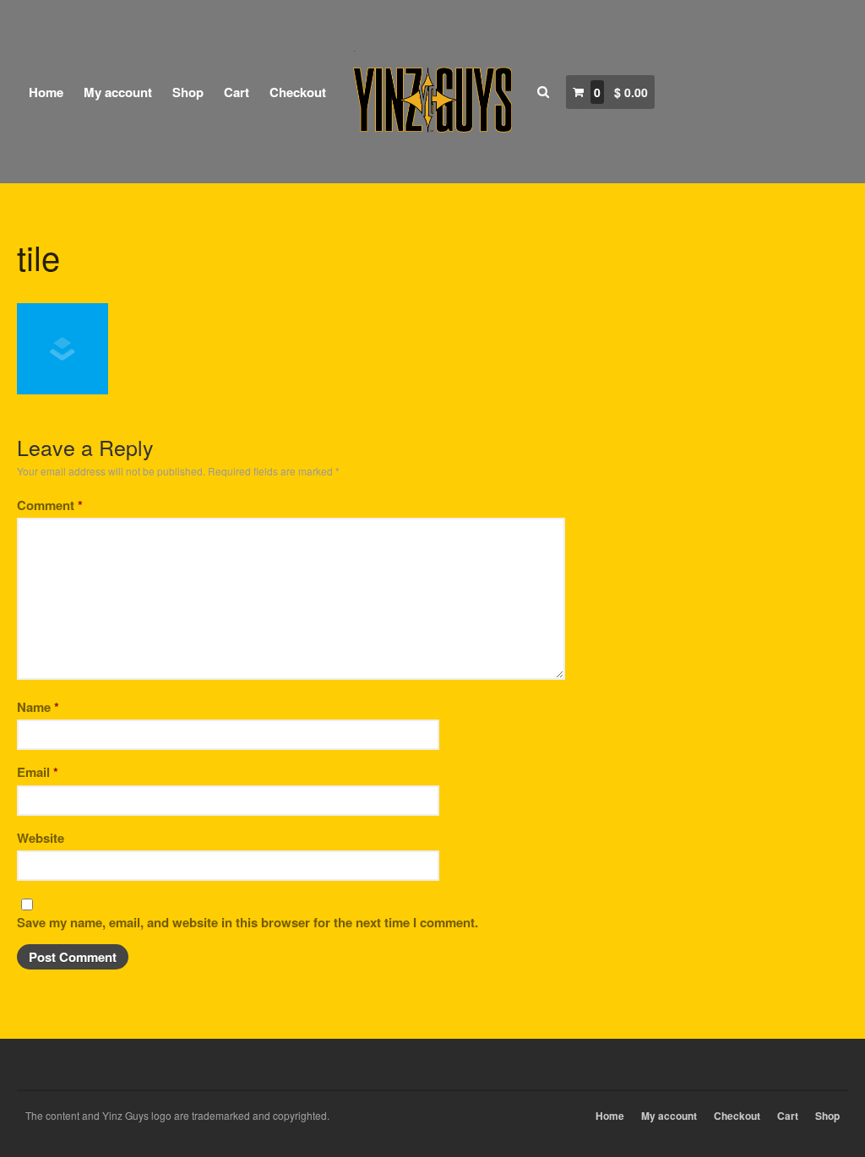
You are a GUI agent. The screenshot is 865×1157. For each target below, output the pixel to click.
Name (38, 707)
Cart (236, 92)
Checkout (297, 92)
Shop (188, 92)
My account (118, 92)
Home (46, 92)
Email (37, 772)
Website (40, 837)
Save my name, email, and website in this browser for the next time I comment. (247, 922)
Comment (50, 505)
